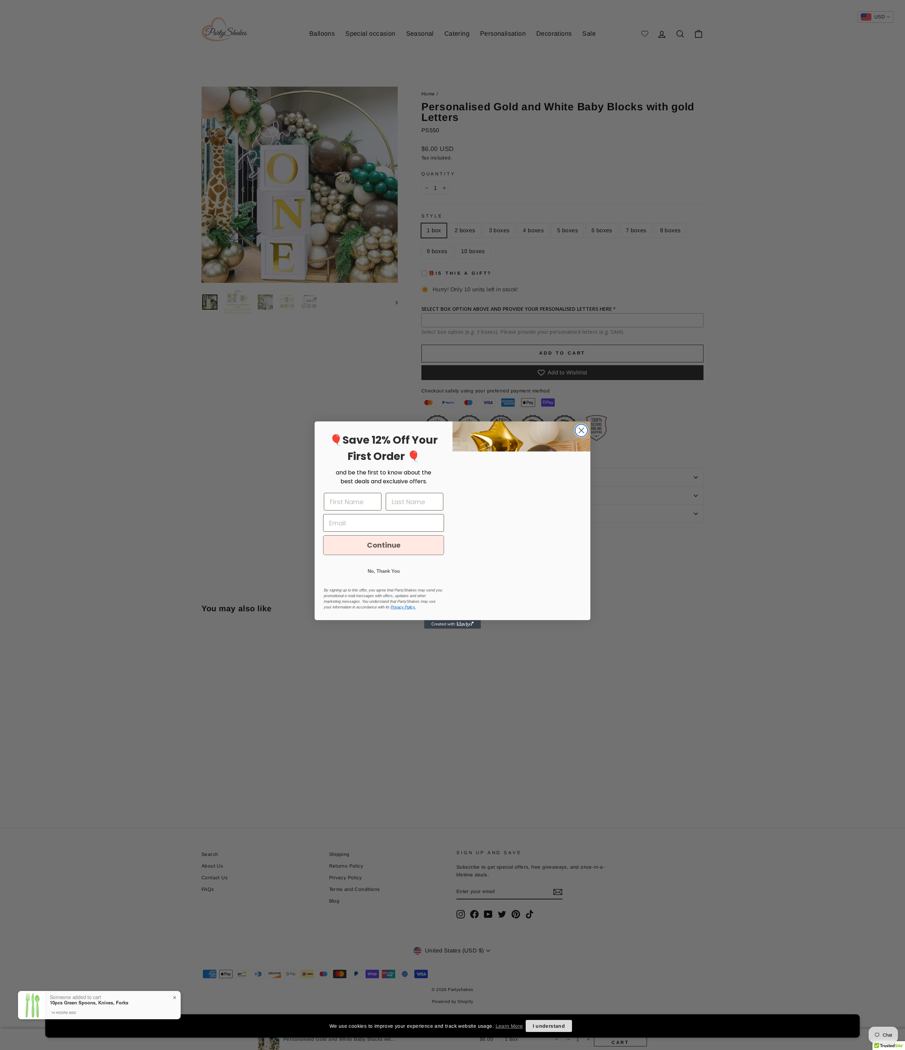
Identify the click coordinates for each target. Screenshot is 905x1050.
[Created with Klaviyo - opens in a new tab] (452, 624)
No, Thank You (384, 571)
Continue (384, 545)
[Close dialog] (581, 430)
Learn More (509, 1026)
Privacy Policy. (403, 607)
